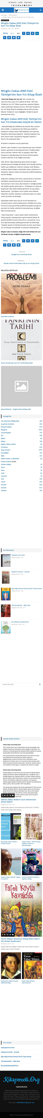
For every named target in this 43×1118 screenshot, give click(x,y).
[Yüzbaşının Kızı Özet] (5, 560)
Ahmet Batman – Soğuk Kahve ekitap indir (16, 409)
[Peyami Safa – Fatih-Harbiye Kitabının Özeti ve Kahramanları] (32, 826)
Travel (3, 482)
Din (2, 435)
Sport (3, 467)
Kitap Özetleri (28, 2)
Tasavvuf (4, 476)
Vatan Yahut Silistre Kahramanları (28, 982)
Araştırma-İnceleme (7, 424)
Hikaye (3, 441)
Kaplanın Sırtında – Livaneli (21, 572)
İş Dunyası (4, 447)
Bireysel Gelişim (6, 427)
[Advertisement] (21, 66)
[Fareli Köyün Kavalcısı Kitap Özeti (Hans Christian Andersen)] (21, 909)
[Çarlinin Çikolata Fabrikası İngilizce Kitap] (32, 862)
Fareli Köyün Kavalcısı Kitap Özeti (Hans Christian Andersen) (20, 940)
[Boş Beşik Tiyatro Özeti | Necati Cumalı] (11, 826)
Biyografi (4, 430)
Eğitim (3, 438)
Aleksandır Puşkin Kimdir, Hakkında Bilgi (9, 982)
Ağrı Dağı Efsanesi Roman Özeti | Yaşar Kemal (27, 588)
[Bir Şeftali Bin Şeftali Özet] (5, 627)
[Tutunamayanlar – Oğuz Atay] (5, 610)
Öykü (2, 456)
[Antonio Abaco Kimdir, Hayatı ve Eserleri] (11, 862)
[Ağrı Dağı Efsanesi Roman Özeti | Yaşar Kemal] (5, 594)
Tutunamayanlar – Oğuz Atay (21, 605)
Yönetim (3, 490)
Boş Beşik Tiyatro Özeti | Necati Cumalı (9, 842)
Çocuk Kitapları (6, 433)
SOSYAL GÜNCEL (6, 464)
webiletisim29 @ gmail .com (25, 1102)
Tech (2, 479)
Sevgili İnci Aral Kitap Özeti (21, 254)
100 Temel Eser (12, 2)
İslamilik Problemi (7, 316)
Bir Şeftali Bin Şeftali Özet (20, 622)
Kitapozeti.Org (21, 1080)
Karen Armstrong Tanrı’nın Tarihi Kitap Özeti (17, 363)
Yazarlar (20, 2)
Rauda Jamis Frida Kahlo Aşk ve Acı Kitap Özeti (21, 263)
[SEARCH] (40, 684)
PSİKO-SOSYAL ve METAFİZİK (10, 459)
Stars (2, 470)
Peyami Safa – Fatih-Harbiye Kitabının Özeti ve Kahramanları (31, 843)
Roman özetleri (6, 461)
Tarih (2, 473)
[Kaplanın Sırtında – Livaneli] (5, 577)
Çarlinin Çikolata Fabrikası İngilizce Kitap (30, 878)
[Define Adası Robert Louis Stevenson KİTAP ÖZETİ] (21, 770)
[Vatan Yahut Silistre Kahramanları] (32, 965)
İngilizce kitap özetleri (8, 444)
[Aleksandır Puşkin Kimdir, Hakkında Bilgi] (11, 965)
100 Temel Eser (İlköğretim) (10, 421)
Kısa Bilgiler (5, 453)
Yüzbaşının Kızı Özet (18, 555)
